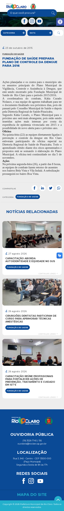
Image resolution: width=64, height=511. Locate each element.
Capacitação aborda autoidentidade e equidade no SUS (30, 260)
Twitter (51, 188)
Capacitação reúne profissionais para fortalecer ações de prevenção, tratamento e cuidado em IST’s (30, 380)
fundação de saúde (27, 197)
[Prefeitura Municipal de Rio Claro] (21, 6)
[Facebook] (24, 21)
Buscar (52, 13)
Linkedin (43, 188)
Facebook (35, 188)
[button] (60, 22)
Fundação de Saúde (13, 54)
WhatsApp (59, 188)
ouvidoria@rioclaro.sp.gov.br (32, 443)
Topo (58, 500)
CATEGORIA (9, 33)
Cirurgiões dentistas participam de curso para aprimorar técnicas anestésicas (30, 318)
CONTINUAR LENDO (47, 274)
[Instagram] (32, 21)
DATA (32, 33)
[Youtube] (39, 21)
